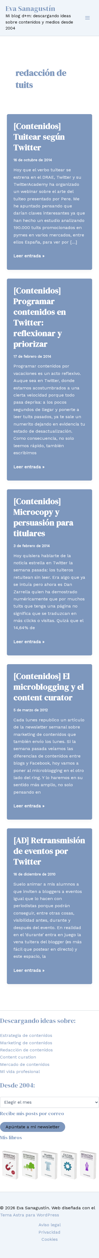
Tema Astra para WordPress (29, 1214)
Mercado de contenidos (25, 1064)
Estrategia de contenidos (26, 1035)
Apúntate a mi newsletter (33, 1126)
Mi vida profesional (20, 1071)
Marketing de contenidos (26, 1042)
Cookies (50, 1239)
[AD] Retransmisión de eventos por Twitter (49, 851)
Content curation (18, 1057)
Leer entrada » (29, 256)
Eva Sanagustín (30, 8)
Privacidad (49, 1232)
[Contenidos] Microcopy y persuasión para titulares (43, 517)
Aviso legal (49, 1224)
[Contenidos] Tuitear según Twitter (39, 136)
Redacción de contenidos (26, 1049)
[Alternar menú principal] (87, 18)
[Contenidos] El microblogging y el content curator (48, 686)
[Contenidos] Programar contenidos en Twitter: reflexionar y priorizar (39, 317)
